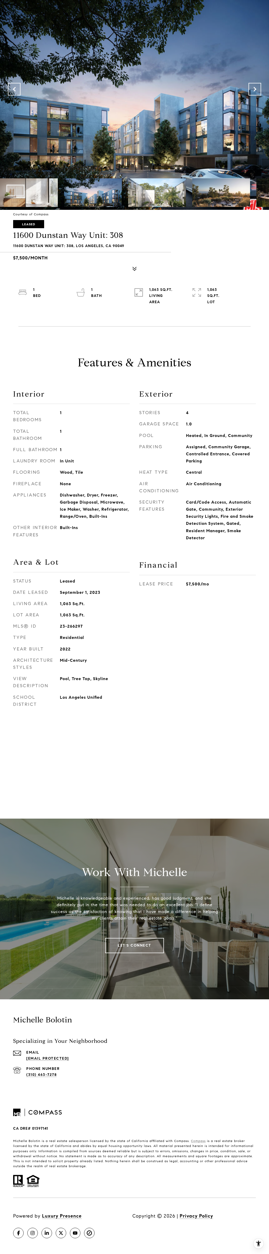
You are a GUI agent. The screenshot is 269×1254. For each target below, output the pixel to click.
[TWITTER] (61, 1233)
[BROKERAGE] (89, 1233)
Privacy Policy (196, 1216)
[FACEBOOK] (18, 1233)
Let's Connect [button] (134, 945)
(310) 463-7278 (41, 1074)
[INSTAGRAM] (32, 1233)
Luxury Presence (62, 1216)
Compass (198, 1141)
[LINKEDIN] (47, 1233)
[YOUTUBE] (75, 1233)
